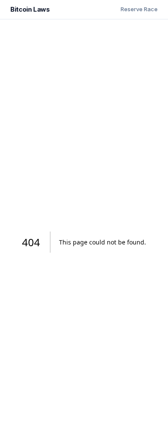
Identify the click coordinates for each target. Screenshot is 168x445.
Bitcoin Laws (30, 9)
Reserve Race (139, 9)
